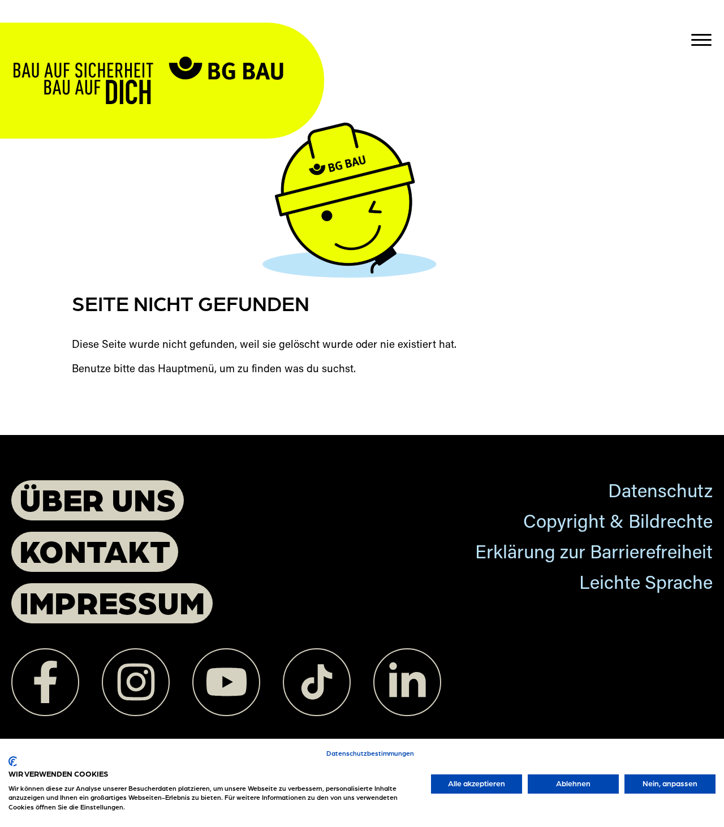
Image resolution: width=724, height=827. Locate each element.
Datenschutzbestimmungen (370, 753)
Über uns (97, 498)
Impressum (112, 601)
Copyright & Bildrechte (618, 523)
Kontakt (94, 550)
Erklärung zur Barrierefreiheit (594, 554)
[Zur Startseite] (167, 58)
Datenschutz (660, 493)
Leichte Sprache (646, 584)
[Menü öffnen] (701, 39)
